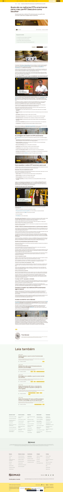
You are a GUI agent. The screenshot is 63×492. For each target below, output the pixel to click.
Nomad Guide (48, 467)
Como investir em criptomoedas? (11, 431)
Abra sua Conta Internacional (31, 490)
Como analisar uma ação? (41, 429)
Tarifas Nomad (11, 469)
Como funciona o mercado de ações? (40, 417)
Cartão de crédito (21, 459)
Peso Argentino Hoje (40, 463)
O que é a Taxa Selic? (30, 423)
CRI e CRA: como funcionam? (30, 430)
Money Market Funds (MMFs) (21, 427)
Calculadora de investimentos (48, 420)
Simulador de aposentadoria (48, 417)
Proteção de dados (12, 467)
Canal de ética (11, 465)
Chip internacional (21, 461)
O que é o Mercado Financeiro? (30, 426)
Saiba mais (39, 488)
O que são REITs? (20, 422)
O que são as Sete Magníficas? (39, 432)
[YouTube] (53, 475)
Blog (46, 465)
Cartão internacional (21, 457)
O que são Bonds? (21, 421)
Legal (10, 457)
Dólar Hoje (38, 457)
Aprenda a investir (30, 458)
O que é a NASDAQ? (40, 419)
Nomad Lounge (48, 456)
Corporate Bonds (21, 431)
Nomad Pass (48, 457)
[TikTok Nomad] (51, 475)
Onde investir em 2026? (12, 416)
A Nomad (10, 456)
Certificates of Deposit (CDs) (30, 421)
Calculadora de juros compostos (49, 427)
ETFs (17, 96)
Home (16, 3)
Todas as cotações (39, 456)
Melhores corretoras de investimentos (12, 425)
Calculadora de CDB (30, 462)
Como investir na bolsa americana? (21, 429)
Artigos (19, 3)
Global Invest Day (48, 431)
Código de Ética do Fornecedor (12, 460)
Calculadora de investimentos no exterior (50, 424)
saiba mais (32, 307)
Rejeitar (38, 490)
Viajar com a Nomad (49, 462)
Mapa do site (48, 469)
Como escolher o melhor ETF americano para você (24, 40)
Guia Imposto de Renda (31, 460)
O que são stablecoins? (12, 427)
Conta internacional (21, 456)
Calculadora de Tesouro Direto (49, 429)
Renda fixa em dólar (30, 419)
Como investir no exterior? (20, 417)
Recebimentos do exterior (22, 464)
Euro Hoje (38, 459)
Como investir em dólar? (22, 419)
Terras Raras (11, 422)
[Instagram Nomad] (46, 475)
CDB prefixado (29, 432)
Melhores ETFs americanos (39, 428)
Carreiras (10, 462)
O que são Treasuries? (21, 424)
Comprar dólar (20, 463)
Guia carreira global (21, 466)
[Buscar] (55, 1)
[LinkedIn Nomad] (48, 475)
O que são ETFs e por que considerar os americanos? (24, 37)
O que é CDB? (29, 428)
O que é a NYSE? (39, 423)
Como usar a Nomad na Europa (49, 460)
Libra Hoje (38, 461)
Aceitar (41, 490)
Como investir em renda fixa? (31, 417)
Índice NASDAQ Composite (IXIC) (39, 421)
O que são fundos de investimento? (12, 421)
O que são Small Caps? (12, 418)
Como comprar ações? (40, 425)
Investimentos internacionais (29, 456)
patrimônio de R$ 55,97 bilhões (26, 65)
